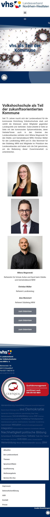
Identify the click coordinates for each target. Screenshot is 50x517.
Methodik (42, 428)
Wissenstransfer (28, 443)
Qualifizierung (8, 469)
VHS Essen (13, 439)
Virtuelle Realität (37, 439)
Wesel (18, 443)
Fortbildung (25, 419)
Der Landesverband (10, 455)
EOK (36, 416)
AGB (4, 495)
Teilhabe (31, 436)
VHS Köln (22, 439)
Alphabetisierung (8, 405)
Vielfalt (30, 439)
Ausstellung (20, 405)
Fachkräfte (17, 419)
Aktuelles (6, 450)
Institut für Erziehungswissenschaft (32, 425)
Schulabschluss (19, 436)
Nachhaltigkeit (11, 432)
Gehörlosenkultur (23, 422)
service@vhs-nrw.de (7, 373)
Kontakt (5, 500)
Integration (7, 428)
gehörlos (14, 422)
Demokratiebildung (20, 416)
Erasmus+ (41, 416)
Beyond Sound (5, 410)
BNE (22, 409)
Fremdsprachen (36, 419)
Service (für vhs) (9, 478)
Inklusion (16, 424)
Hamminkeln (6, 425)
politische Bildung (34, 432)
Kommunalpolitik (18, 428)
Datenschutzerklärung (10, 491)
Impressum (6, 486)
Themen (6, 459)
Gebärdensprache (6, 422)
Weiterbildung (8, 442)
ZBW (44, 442)
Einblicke (31, 416)
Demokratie (34, 409)
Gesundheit (32, 422)
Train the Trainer (42, 436)
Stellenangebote (9, 473)
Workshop (38, 443)
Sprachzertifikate (9, 464)
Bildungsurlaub (14, 410)
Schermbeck (6, 436)
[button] (25, 12)
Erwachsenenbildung (7, 419)
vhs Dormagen (5, 439)
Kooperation (27, 428)
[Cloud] (4, 77)
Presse (4, 505)
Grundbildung (40, 422)
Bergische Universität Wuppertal (34, 405)
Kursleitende (35, 428)
